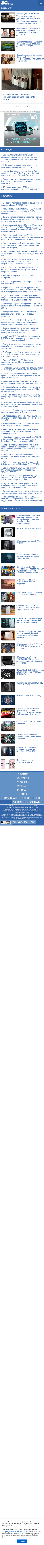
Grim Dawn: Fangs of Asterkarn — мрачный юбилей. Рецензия (29, 594)
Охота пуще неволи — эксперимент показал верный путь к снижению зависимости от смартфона (21, 346)
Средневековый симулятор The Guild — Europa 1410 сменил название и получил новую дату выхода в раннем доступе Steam (22, 237)
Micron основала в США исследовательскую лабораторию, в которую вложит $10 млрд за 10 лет (22, 397)
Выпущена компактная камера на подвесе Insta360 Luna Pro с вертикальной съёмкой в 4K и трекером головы (22, 404)
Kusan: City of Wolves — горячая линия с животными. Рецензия (29, 736)
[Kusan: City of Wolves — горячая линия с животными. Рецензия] (8, 739)
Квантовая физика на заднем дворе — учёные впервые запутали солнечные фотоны (21, 382)
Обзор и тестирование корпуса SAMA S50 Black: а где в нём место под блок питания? (29, 620)
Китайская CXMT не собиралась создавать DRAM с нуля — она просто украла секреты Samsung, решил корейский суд (20, 338)
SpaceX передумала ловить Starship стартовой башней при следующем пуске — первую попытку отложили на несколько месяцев (19, 158)
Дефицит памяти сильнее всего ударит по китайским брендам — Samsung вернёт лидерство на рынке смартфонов (20, 330)
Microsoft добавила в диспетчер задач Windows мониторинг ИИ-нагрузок (18, 411)
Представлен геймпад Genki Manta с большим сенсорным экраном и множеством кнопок (20, 456)
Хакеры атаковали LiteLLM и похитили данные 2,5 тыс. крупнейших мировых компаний (18, 314)
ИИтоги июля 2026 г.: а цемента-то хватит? (26, 761)
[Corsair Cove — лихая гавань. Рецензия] (8, 726)
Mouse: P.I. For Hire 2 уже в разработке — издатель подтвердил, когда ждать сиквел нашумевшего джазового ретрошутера (20, 322)
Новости (7, 196)
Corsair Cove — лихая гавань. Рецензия (29, 723)
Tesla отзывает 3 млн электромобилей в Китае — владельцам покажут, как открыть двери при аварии (19, 270)
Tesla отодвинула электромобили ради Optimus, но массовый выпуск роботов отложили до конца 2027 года (19, 477)
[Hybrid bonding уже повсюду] (8, 700)
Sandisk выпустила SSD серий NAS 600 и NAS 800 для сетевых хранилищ (20, 425)
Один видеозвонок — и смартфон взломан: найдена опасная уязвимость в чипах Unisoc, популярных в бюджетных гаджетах (21, 298)
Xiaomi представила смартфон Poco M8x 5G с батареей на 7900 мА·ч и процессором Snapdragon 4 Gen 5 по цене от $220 (21, 439)
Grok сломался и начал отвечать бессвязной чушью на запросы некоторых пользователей (21, 492)
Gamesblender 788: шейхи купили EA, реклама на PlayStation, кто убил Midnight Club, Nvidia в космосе (29, 712)
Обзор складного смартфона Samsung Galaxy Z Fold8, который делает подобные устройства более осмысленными (28, 519)
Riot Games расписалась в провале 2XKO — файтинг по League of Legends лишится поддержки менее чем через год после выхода (21, 499)
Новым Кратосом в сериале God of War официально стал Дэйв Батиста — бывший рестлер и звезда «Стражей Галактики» (20, 173)
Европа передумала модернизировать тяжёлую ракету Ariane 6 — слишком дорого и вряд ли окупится (21, 470)
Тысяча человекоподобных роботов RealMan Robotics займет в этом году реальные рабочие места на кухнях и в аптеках (21, 219)
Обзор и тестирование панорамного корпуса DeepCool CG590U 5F (26, 749)
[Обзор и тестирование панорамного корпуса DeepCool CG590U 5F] (8, 751)
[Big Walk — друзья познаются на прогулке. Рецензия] (8, 584)
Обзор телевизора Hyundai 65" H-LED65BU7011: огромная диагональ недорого (29, 44)
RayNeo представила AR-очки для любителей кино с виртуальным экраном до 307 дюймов (22, 369)
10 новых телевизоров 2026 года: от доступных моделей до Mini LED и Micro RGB (20, 188)
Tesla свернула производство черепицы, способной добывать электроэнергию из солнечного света (19, 431)
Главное (6, 8)
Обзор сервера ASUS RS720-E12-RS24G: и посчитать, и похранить (29, 646)
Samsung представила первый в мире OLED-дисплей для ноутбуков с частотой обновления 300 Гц (21, 306)
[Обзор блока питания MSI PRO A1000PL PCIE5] (8, 687)
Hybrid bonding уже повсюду (28, 696)
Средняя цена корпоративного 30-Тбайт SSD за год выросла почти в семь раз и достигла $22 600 (22, 253)
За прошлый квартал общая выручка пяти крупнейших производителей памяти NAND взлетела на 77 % (20, 389)
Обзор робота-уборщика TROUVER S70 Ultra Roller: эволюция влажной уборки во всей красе (29, 660)
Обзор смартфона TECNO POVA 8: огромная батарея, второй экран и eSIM (28, 607)
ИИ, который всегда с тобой (28, 528)
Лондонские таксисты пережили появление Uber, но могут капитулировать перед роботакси (21, 181)
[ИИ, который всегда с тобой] (8, 532)
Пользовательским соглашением (14, 1531)
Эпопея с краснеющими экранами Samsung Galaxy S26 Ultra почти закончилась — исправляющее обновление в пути (21, 261)
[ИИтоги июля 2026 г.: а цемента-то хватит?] (8, 764)
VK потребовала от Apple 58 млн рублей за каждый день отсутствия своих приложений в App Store (21, 418)
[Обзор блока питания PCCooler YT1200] (8, 545)
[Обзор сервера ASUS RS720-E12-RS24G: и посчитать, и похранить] (8, 648)
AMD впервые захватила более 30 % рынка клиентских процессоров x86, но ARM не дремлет (21, 211)
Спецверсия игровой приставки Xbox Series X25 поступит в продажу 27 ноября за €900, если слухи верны (21, 245)
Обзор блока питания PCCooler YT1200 (30, 542)
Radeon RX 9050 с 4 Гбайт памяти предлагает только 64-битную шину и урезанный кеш (17, 362)
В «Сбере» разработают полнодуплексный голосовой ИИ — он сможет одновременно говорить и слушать (20, 354)
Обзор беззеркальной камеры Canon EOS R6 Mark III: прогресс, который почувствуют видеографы (30, 58)
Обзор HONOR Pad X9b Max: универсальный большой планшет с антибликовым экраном (29, 634)
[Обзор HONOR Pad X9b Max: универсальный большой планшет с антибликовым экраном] (8, 635)
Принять (22, 1541)
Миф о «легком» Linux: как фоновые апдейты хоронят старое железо (28, 556)
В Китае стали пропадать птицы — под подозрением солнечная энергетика (19, 166)
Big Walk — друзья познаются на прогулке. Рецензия (26, 582)
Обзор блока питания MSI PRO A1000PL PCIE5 (29, 684)
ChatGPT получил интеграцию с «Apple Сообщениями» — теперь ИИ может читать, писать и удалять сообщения (20, 485)
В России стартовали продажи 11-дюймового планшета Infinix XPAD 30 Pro (21, 204)
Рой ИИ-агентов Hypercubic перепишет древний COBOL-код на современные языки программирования (20, 375)
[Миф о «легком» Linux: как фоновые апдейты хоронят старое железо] (8, 558)
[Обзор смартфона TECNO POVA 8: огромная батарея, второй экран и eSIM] (8, 610)
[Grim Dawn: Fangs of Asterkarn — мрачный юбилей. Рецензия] (8, 597)
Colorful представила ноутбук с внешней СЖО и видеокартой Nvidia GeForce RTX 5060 (21, 463)
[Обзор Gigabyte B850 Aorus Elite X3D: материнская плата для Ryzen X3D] (8, 674)
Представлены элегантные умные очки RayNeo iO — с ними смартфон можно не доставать (28, 32)
